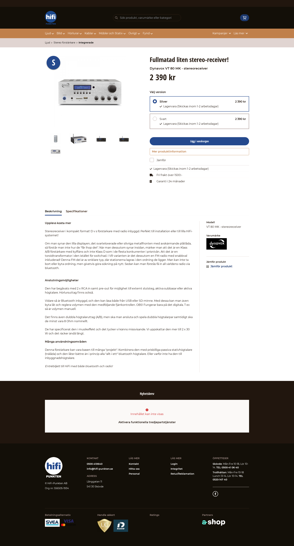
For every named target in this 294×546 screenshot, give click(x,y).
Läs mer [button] (239, 33)
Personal (134, 473)
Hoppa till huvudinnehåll (145, 4)
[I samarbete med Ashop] (213, 522)
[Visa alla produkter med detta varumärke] (227, 244)
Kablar (89, 33)
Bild (59, 33)
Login (174, 463)
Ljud (48, 33)
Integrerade (86, 42)
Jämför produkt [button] (221, 266)
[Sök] (116, 17)
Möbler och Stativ (111, 33)
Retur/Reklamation (182, 473)
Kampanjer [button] (220, 33)
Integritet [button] (177, 468)
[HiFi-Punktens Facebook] (215, 494)
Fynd (146, 33)
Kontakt (134, 463)
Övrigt (132, 33)
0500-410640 (94, 463)
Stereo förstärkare (64, 42)
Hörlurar (73, 33)
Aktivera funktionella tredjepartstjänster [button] (147, 422)
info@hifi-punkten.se (100, 468)
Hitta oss (134, 468)
